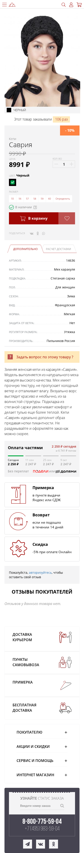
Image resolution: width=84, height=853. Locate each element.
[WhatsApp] (43, 233)
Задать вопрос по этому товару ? (44, 357)
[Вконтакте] (31, 233)
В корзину (37, 218)
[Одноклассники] (38, 233)
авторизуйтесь (40, 572)
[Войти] (71, 5)
